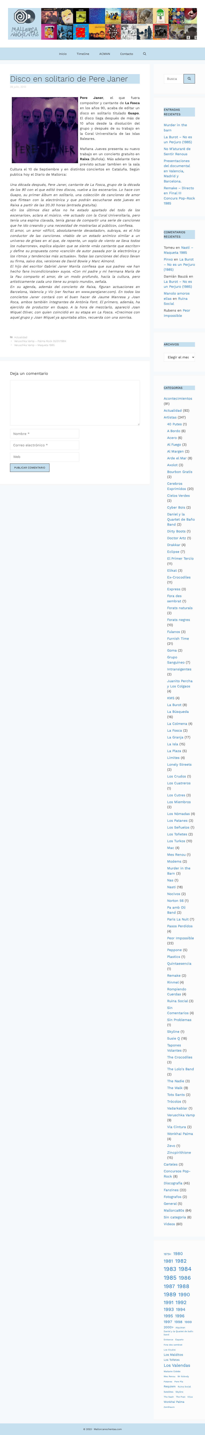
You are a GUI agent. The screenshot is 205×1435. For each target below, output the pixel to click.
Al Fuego (174, 444)
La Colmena (177, 724)
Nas (170, 880)
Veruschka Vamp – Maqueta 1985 (34, 345)
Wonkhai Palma (180, 1134)
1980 (178, 1253)
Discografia (173, 1183)
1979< (167, 1254)
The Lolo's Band (180, 1069)
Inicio (63, 54)
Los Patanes (177, 821)
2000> (168, 1327)
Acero (172, 438)
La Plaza (174, 751)
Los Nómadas (178, 814)
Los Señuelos (178, 827)
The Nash (169, 1397)
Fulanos (173, 632)
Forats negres (178, 620)
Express (173, 589)
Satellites (168, 1392)
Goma (172, 650)
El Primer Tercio (180, 558)
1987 (169, 1286)
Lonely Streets (179, 764)
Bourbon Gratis (179, 472)
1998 (178, 1322)
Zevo (171, 1146)
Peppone (174, 950)
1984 (185, 1268)
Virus (190, 1397)
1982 (181, 1261)
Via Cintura (176, 1127)
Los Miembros (179, 802)
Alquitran (180, 1327)
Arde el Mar (177, 458)
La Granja (175, 737)
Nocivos (173, 894)
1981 (168, 1261)
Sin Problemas (179, 1020)
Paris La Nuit (178, 919)
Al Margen (175, 451)
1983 (170, 1269)
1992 (181, 1302)
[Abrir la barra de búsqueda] (144, 54)
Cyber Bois (176, 507)
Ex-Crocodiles (179, 577)
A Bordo (173, 431)
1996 (180, 1315)
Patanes (168, 1381)
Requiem (170, 1386)
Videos (169, 1224)
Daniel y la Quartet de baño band (178, 1333)
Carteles (171, 1164)
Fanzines (171, 1190)
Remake (174, 975)
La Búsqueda (178, 712)
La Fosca (174, 730)
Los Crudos (176, 776)
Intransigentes (179, 669)
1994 (180, 1309)
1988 (183, 1286)
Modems (174, 861)
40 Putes (174, 424)
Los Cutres (176, 795)
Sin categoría (175, 1217)
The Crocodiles (179, 1057)
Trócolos (174, 1101)
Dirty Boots (176, 531)
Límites (173, 758)
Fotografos (172, 1197)
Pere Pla (178, 1381)
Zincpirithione (179, 1152)
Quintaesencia (179, 963)
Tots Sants (176, 1095)
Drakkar (173, 545)
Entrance (168, 1339)
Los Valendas (177, 1365)
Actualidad (20, 337)
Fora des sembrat (173, 1344)
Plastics (173, 957)
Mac (170, 848)
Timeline (83, 54)
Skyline (173, 1032)
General (170, 1204)
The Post (180, 1397)
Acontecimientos (178, 398)
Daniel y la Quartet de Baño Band (181, 519)
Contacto (126, 54)
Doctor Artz (176, 538)
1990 (184, 1294)
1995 (168, 1315)
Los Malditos (173, 1355)
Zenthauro (169, 1407)
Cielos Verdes (178, 496)
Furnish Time (178, 639)
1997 (168, 1322)
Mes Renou (176, 855)
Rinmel (173, 982)
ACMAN (104, 54)
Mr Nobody (183, 1376)
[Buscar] (189, 79)
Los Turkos (176, 841)
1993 (169, 1309)
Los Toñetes (177, 834)
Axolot (172, 465)
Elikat (172, 570)
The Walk (175, 1088)
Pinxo (168, 259)
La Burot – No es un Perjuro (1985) (179, 264)
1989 (170, 1294)
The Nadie (175, 1081)
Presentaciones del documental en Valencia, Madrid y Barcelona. (177, 171)
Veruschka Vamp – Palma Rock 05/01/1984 (40, 341)
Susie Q (173, 1038)
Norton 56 (175, 901)
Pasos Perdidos (180, 926)
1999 (188, 1322)
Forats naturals (180, 608)
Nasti (171, 887)
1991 (168, 1302)
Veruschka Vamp (181, 1115)
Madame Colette (172, 1371)
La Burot (174, 705)
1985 (170, 1277)
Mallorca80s (174, 1210)
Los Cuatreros (179, 783)
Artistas (170, 417)
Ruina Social (177, 1001)
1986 (185, 1278)
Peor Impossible (180, 938)
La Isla (172, 744)
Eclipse (173, 552)
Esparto (179, 1339)
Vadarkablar (177, 1108)
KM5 (170, 698)
